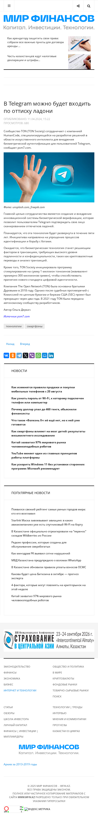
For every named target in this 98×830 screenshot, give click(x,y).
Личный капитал (15, 725)
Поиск (57, 696)
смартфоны (34, 326)
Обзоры (9, 713)
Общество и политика (68, 666)
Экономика (12, 678)
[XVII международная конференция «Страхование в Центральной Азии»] (49, 640)
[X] (25, 355)
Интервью (60, 713)
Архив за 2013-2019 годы (20, 764)
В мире (57, 672)
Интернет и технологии (20, 690)
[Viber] (32, 355)
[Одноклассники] (12, 355)
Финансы (10, 672)
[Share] (78, 5)
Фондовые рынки (65, 684)
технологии (14, 326)
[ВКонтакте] (6, 355)
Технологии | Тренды (67, 707)
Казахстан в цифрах (66, 731)
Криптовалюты (63, 678)
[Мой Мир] (44, 355)
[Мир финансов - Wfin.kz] (49, 22)
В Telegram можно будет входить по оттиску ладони (47, 107)
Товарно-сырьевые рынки (70, 690)
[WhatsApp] (38, 355)
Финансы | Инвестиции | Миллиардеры (21, 733)
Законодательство (17, 666)
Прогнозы (60, 725)
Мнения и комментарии (69, 719)
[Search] (88, 5)
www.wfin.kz (26, 797)
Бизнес (8, 684)
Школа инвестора (16, 719)
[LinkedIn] (51, 355)
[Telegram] (19, 355)
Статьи (8, 707)
